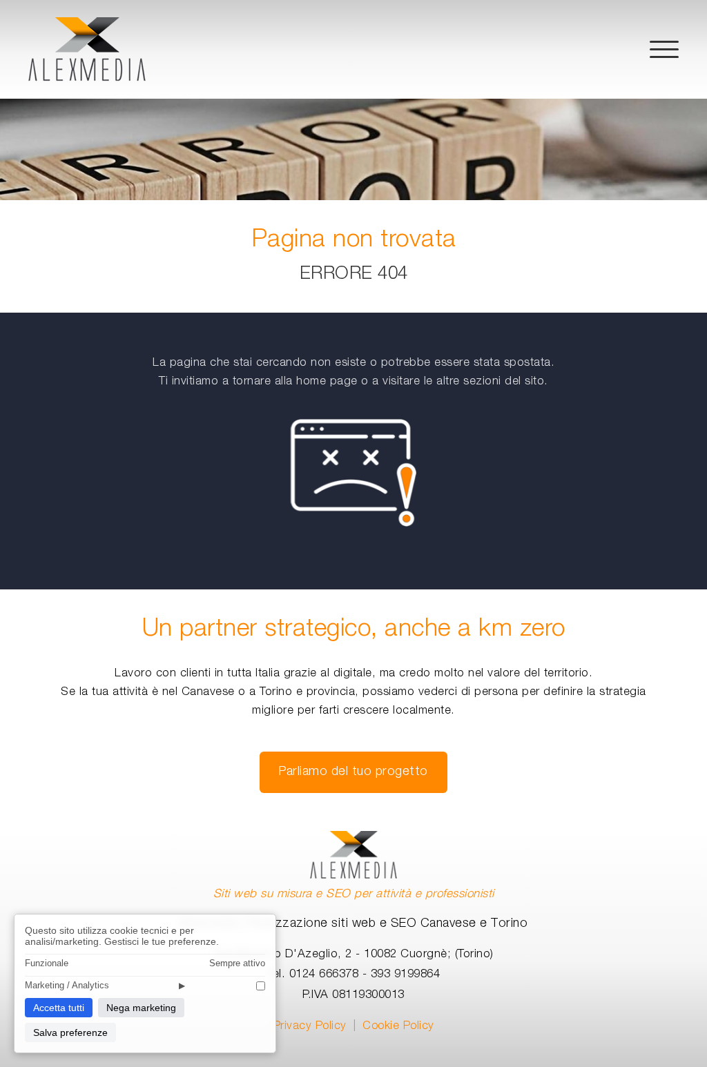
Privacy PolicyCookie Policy (353, 1026)
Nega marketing (141, 1007)
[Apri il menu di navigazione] (664, 49)
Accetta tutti (58, 1007)
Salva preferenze (70, 1032)
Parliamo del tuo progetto (353, 772)
